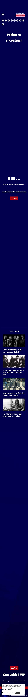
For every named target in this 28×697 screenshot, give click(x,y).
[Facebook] (3, 20)
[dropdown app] (20, 20)
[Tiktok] (14, 20)
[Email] (23, 20)
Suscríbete (14, 668)
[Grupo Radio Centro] (17, 20)
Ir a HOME (14, 198)
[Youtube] (12, 20)
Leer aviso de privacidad (8, 692)
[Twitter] (6, 20)
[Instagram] (9, 20)
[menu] (3, 15)
